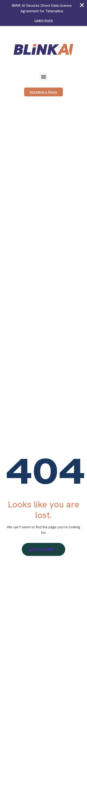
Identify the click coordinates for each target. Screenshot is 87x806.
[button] (43, 77)
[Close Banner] (82, 5)
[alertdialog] (43, 13)
